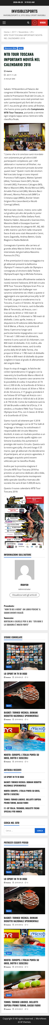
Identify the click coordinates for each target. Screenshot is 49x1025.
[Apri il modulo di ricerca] (28, 22)
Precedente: (22, 609)
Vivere (43, 22)
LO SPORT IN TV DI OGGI (15, 673)
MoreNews (41, 1018)
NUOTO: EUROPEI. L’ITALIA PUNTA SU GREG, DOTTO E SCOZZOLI (21, 756)
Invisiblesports (24, 11)
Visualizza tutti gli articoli (24, 594)
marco (9, 71)
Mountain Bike (10, 48)
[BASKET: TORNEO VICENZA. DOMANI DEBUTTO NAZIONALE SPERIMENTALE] (24, 695)
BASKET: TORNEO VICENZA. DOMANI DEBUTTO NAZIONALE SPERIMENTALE (21, 714)
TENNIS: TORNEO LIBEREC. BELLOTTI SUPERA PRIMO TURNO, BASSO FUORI (22, 801)
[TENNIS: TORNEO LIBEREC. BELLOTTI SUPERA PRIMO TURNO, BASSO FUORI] (24, 984)
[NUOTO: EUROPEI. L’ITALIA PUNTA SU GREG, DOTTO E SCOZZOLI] (24, 737)
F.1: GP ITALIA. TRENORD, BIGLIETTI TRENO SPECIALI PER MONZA (21, 810)
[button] (4, 22)
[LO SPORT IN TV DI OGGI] (24, 656)
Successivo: (23, 621)
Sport (20, 48)
